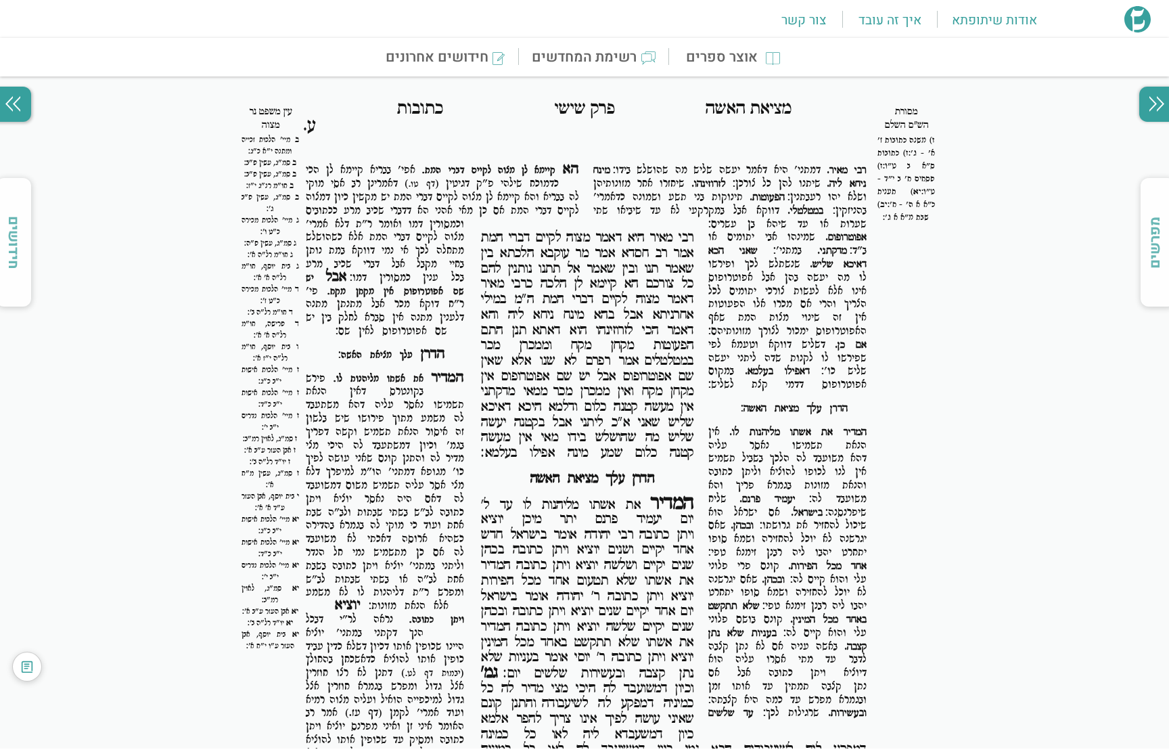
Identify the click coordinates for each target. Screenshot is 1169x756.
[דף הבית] (1137, 28)
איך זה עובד (889, 20)
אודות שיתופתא (994, 20)
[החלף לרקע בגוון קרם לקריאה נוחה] (27, 667)
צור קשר (803, 20)
